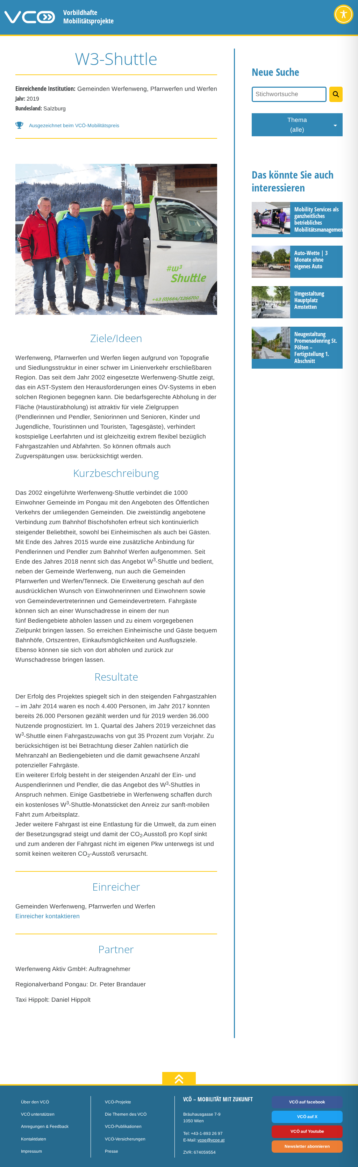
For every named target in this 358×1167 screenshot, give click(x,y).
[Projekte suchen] (336, 94)
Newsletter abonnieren (307, 1146)
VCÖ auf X (307, 1116)
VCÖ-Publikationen (123, 1126)
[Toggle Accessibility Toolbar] (344, 14)
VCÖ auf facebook (307, 1102)
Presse (111, 1151)
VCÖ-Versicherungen (125, 1139)
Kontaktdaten (33, 1139)
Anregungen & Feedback (45, 1126)
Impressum (31, 1151)
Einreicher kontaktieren (47, 916)
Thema (297, 124)
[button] (116, 126)
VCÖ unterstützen (38, 1114)
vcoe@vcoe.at (211, 1140)
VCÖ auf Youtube (307, 1131)
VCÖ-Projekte (118, 1102)
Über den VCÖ (35, 1102)
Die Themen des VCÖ (125, 1114)
